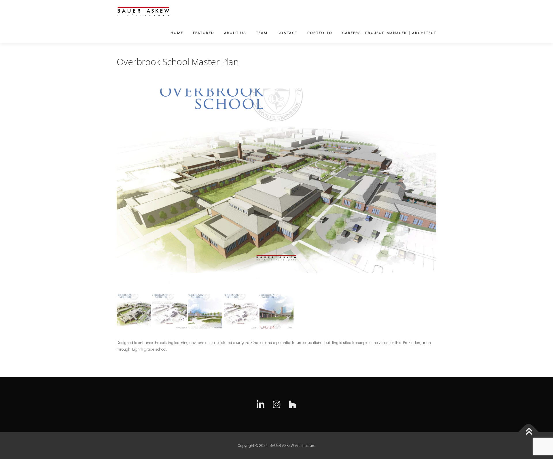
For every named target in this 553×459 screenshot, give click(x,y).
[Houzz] (292, 404)
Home (177, 32)
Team (262, 32)
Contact (287, 32)
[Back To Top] (528, 432)
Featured (203, 32)
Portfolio (319, 32)
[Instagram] (276, 404)
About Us (235, 32)
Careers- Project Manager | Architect (389, 32)
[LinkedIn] (260, 404)
